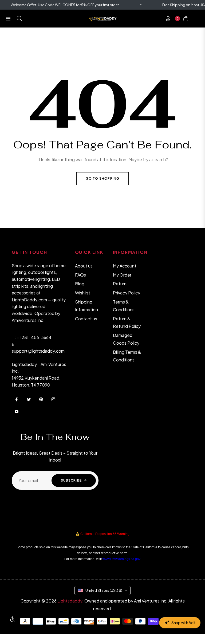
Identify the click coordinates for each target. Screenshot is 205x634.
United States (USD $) (103, 590)
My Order (122, 275)
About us (84, 266)
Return (120, 283)
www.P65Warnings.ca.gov (121, 559)
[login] (168, 18)
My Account (124, 266)
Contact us (86, 318)
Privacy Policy (126, 293)
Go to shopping (103, 178)
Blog (79, 283)
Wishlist (82, 293)
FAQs (80, 275)
